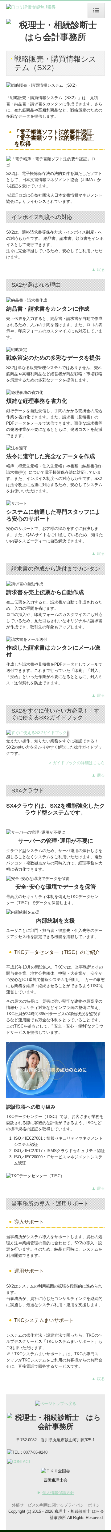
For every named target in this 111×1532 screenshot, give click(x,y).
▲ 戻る (98, 269)
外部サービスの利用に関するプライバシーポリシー (58, 1505)
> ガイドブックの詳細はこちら (77, 762)
